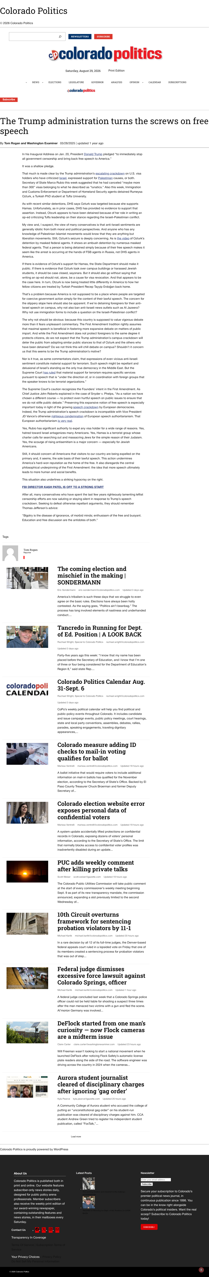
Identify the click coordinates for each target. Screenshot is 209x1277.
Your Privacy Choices (25, 1257)
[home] (22, 82)
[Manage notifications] (201, 1269)
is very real (65, 421)
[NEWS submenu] (42, 82)
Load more (76, 1136)
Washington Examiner (42, 143)
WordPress (61, 1149)
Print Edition (116, 70)
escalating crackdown (110, 173)
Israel (62, 178)
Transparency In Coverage (28, 1237)
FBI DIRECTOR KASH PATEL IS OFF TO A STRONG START (63, 487)
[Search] (60, 36)
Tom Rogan (12, 143)
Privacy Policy (51, 1257)
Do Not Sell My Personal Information (35, 1261)
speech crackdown (85, 407)
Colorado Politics (33, 10)
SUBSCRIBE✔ (149, 1227)
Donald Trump (93, 154)
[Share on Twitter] (9, 152)
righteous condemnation (67, 416)
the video (123, 238)
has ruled (49, 372)
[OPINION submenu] (142, 82)
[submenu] (26, 82)
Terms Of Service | (23, 1245)
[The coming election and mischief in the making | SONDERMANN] (89, 1189)
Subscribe (9, 100)
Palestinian (105, 178)
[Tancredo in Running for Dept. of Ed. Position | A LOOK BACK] (89, 1208)
